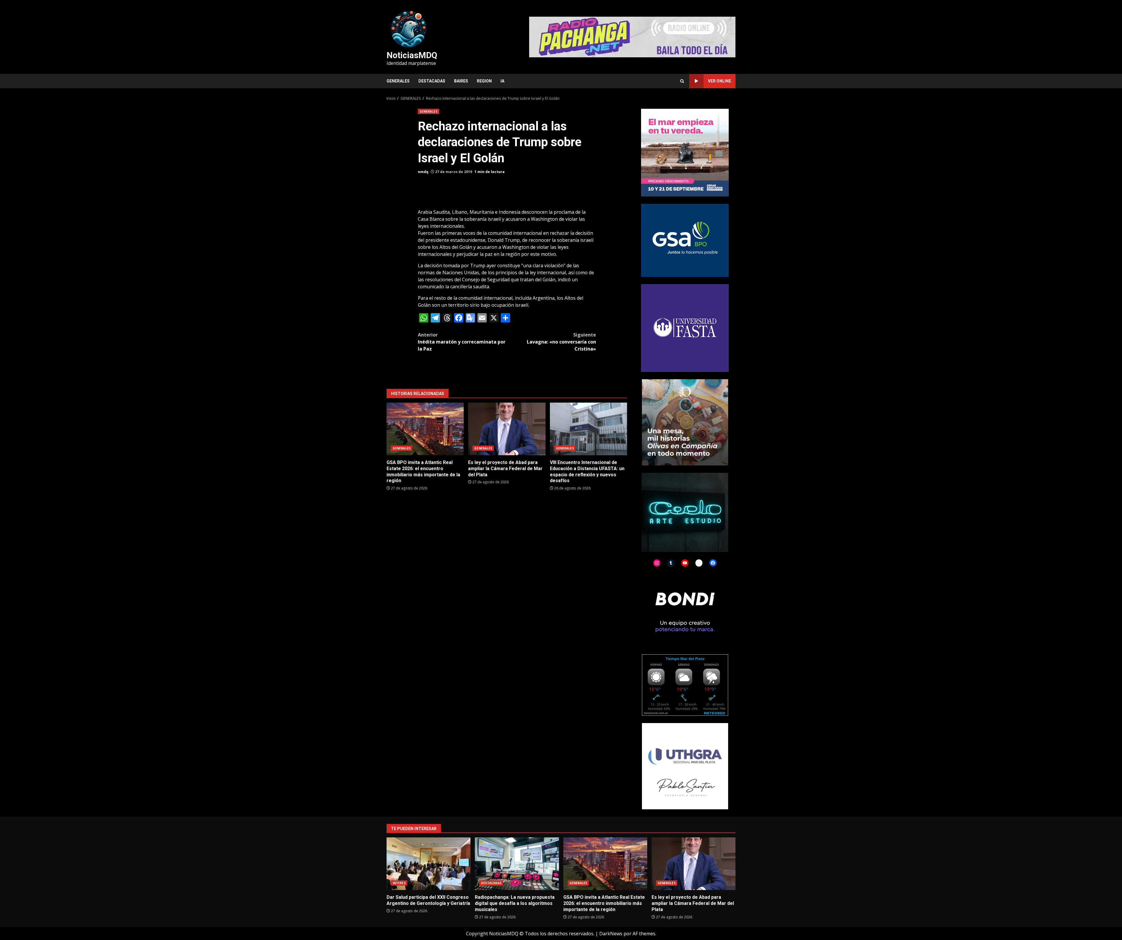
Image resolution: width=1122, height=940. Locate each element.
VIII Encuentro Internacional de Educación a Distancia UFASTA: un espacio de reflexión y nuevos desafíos (588, 429)
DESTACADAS (431, 81)
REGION (484, 81)
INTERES (399, 883)
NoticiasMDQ (412, 55)
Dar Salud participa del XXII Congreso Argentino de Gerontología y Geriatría (428, 863)
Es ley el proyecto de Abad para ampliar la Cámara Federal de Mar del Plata (506, 429)
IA (502, 81)
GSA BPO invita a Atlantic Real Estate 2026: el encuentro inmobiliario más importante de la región (425, 429)
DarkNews (610, 933)
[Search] (682, 81)
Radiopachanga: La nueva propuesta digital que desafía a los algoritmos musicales (517, 863)
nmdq (423, 171)
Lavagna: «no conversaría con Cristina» (561, 342)
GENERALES (398, 81)
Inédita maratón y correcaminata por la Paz (461, 342)
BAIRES (461, 81)
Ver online (719, 81)
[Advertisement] (632, 36)
